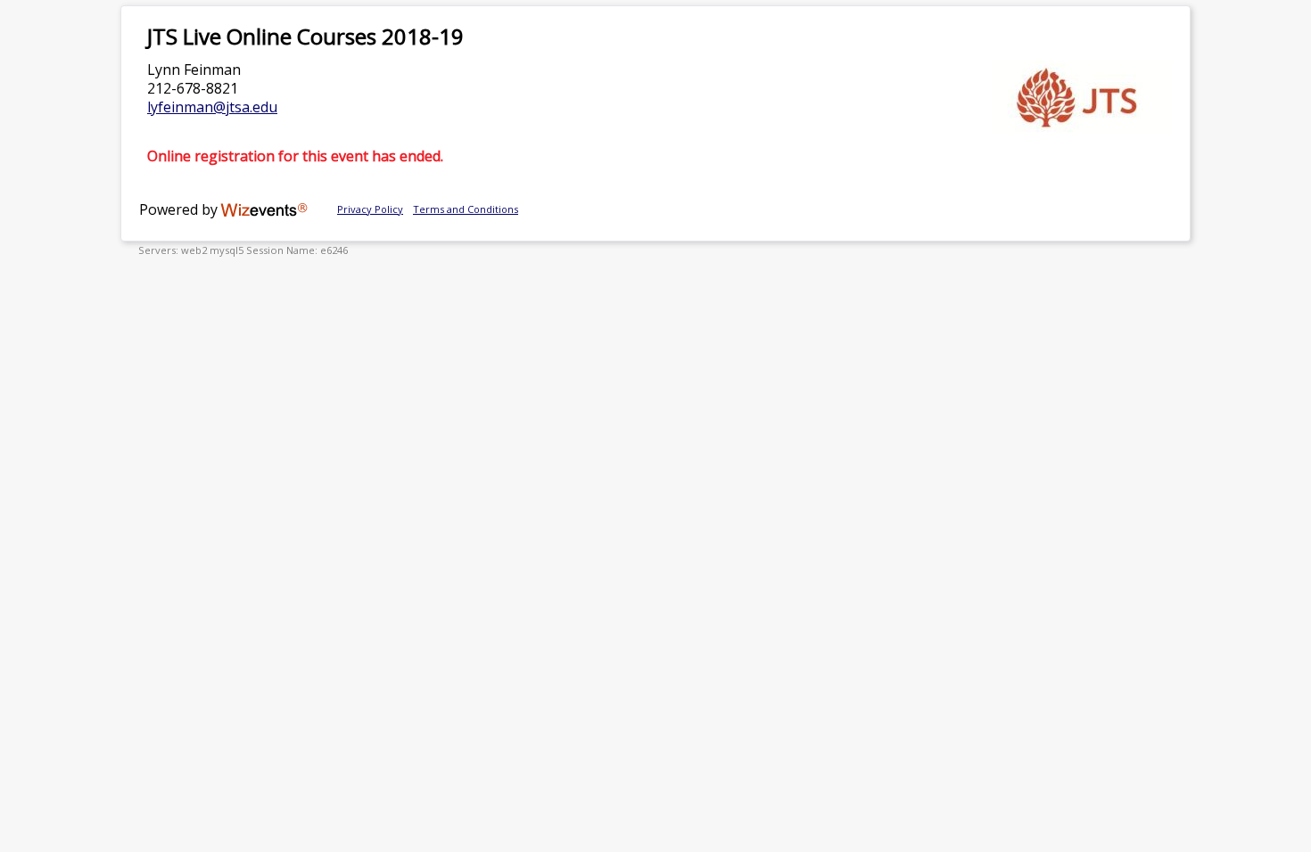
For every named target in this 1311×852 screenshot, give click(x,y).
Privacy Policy (370, 209)
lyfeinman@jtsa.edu (212, 107)
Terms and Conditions (465, 209)
